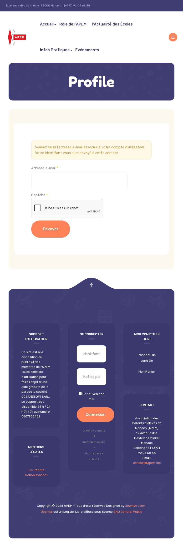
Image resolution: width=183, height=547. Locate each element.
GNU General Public (127, 511)
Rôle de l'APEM (72, 24)
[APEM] (21, 37)
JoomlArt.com (135, 505)
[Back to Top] (91, 285)
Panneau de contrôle (147, 357)
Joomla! (47, 511)
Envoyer (50, 229)
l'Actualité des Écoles (112, 24)
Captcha (39, 195)
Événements (87, 50)
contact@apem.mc (147, 463)
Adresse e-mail (44, 168)
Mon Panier (146, 371)
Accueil (47, 24)
